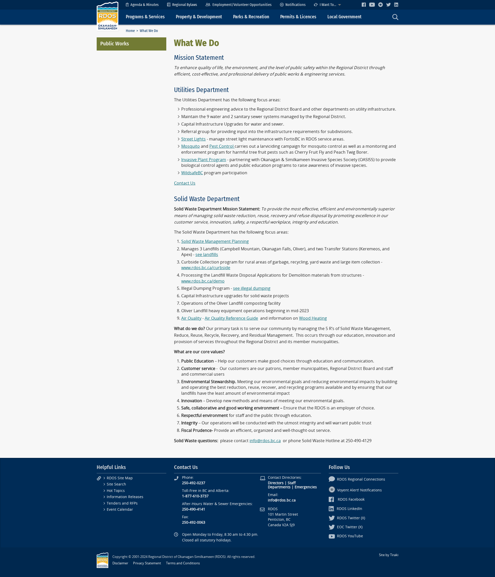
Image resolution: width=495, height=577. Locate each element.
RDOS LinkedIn (349, 509)
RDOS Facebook (351, 499)
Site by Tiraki (388, 555)
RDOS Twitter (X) (351, 518)
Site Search (116, 484)
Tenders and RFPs (122, 503)
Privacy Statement (147, 563)
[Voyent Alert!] (380, 4)
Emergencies (306, 487)
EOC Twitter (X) (349, 527)
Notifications (295, 5)
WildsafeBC (192, 172)
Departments (279, 487)
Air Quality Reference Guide (231, 318)
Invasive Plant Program (203, 159)
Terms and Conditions (183, 563)
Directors (276, 483)
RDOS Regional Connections (361, 479)
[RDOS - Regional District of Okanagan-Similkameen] (107, 16)
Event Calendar (120, 509)
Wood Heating (313, 318)
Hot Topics (116, 491)
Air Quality (191, 318)
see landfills (206, 254)
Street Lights (193, 139)
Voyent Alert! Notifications (359, 490)
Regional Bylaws (184, 5)
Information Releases (125, 497)
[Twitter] (388, 4)
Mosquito (190, 146)
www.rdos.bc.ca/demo (203, 281)
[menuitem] (142, 5)
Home (130, 31)
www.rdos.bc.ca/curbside (205, 267)
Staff (292, 483)
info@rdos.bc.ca (265, 440)
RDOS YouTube (350, 536)
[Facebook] (364, 4)
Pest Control (222, 146)
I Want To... (328, 5)
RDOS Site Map (120, 478)
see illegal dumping (251, 288)
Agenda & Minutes (144, 5)
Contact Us (184, 183)
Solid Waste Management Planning (215, 241)
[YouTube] (372, 4)
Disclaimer (120, 563)
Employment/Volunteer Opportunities (241, 5)
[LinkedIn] (396, 4)
